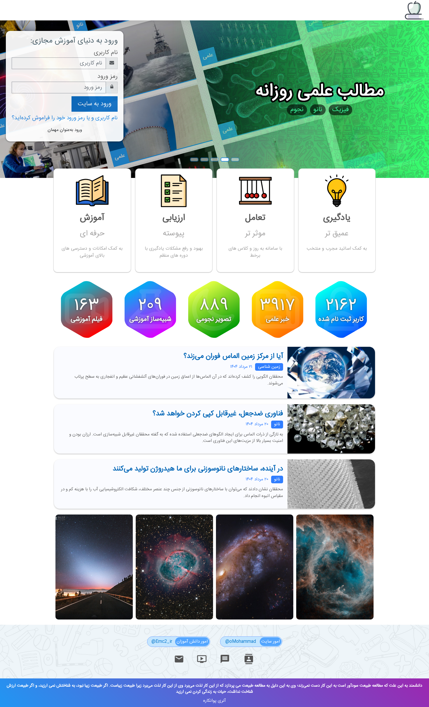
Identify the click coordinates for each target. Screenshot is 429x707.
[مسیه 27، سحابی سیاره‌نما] (174, 618)
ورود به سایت (94, 104)
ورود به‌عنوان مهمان (65, 130)
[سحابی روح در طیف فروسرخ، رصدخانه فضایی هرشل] (334, 618)
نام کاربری (106, 52)
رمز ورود (107, 76)
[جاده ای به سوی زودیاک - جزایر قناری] (94, 618)
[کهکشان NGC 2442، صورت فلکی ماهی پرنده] (254, 618)
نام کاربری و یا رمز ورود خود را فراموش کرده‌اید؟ (65, 118)
